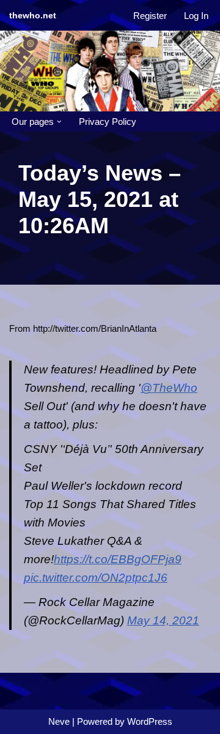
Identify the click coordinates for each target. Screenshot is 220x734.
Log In (196, 15)
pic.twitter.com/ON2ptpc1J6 (95, 577)
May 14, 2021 (163, 620)
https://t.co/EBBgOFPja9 (118, 559)
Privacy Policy (107, 121)
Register (150, 15)
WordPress (149, 721)
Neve (59, 721)
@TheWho (169, 387)
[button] (59, 121)
